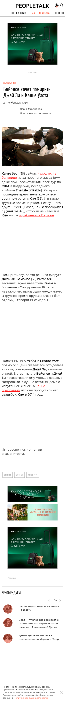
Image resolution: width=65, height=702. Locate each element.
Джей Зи (19, 474)
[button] (60, 600)
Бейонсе (23, 279)
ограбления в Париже (36, 215)
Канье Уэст (32, 474)
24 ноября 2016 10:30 (15, 102)
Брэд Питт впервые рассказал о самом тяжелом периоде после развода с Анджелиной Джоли (39, 623)
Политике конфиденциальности (31, 698)
